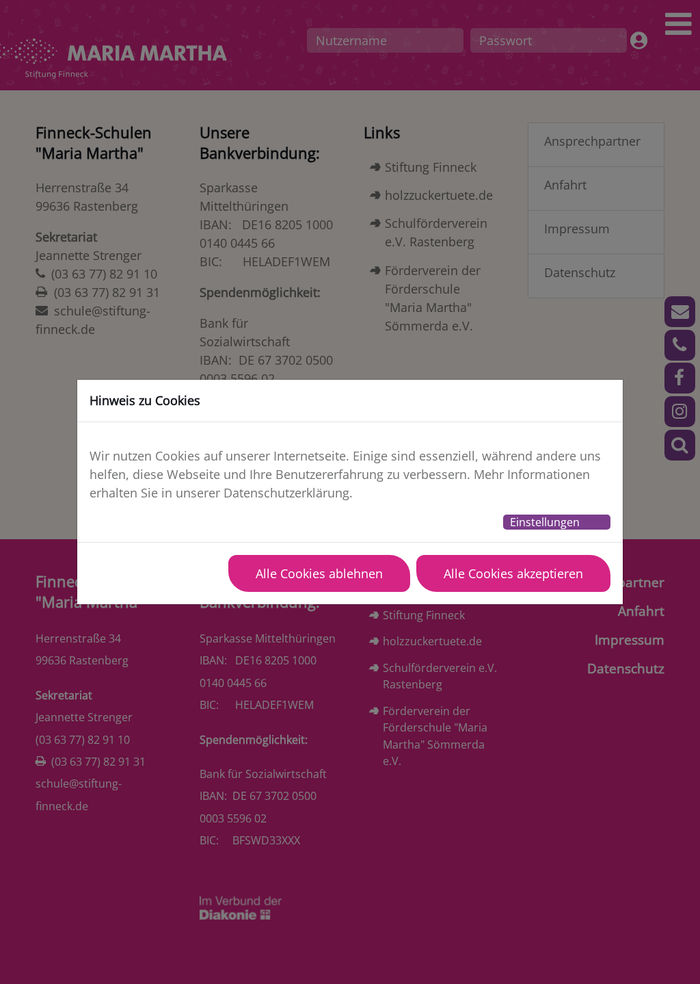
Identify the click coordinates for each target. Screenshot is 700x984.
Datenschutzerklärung (286, 492)
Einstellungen (545, 522)
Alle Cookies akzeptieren (513, 573)
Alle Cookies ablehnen (319, 573)
